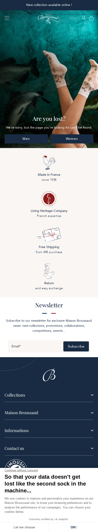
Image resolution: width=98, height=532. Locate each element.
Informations (17, 430)
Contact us (14, 448)
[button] (84, 18)
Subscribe (76, 346)
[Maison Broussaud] (49, 18)
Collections (15, 395)
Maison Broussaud (21, 412)
